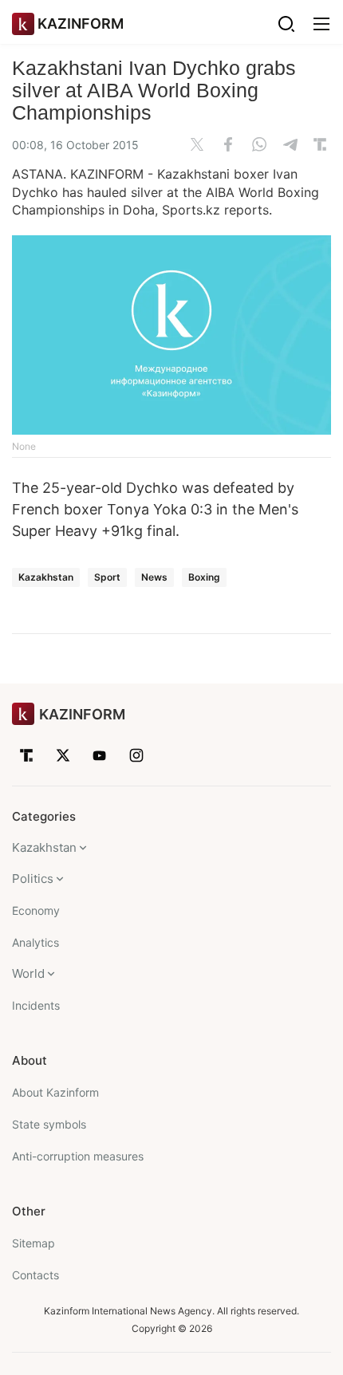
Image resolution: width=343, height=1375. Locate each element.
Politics (32, 878)
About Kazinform (55, 1092)
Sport (107, 577)
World (28, 973)
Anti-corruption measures (78, 1156)
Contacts (35, 1275)
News (154, 577)
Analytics (35, 942)
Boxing (204, 577)
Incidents (36, 1005)
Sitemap (33, 1243)
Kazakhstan (45, 577)
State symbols (49, 1124)
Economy (36, 910)
